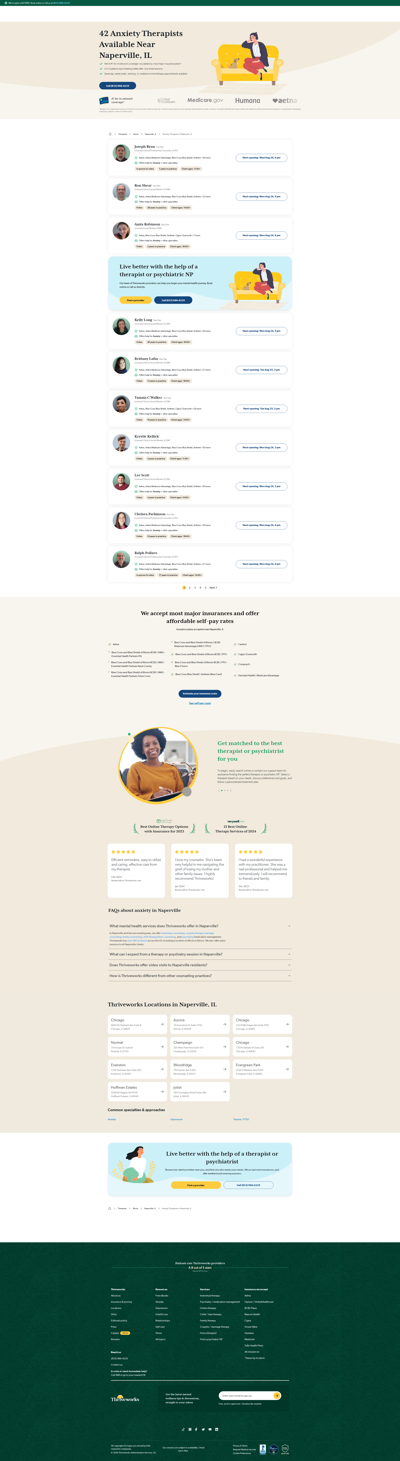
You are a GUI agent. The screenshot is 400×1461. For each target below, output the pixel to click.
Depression (176, 1119)
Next (212, 587)
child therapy (150, 936)
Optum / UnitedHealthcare (259, 1301)
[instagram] (190, 1429)
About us (116, 1295)
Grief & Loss (161, 1314)
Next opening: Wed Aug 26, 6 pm (261, 157)
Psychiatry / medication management (220, 1301)
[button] (219, 799)
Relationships (162, 1320)
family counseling (132, 936)
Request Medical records (244, 1449)
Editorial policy (119, 1320)
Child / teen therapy (211, 1314)
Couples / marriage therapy (214, 1326)
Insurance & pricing (121, 1301)
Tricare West (251, 1326)
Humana (249, 1333)
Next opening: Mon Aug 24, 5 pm (261, 330)
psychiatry (187, 936)
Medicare (250, 1339)
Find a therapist (208, 1333)
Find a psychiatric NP (211, 1339)
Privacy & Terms (240, 1445)
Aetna (248, 1295)
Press (114, 1326)
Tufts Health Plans (254, 1345)
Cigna (248, 1320)
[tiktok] (183, 1429)
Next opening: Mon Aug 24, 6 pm (261, 235)
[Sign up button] (276, 1395)
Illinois (136, 134)
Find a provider (135, 300)
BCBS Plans (251, 1308)
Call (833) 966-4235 (117, 85)
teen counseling (167, 936)
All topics (160, 1339)
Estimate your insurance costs (200, 693)
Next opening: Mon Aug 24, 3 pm (261, 447)
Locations (116, 1308)
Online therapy (208, 1308)
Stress (158, 1333)
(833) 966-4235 (61, 3)
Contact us (116, 1364)
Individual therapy (210, 1295)
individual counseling (173, 933)
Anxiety (112, 1119)
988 (118, 1374)
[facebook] (196, 1429)
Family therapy (208, 1320)
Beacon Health (252, 1314)
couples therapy (194, 933)
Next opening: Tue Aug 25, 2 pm (261, 408)
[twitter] (203, 1429)
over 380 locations (137, 940)
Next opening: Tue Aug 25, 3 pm (261, 369)
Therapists (122, 134)
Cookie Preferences (242, 1453)
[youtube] (210, 1429)
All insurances (252, 1351)
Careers (115, 1333)
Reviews (115, 1339)
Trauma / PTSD (241, 1119)
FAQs (114, 1314)
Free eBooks (161, 1295)
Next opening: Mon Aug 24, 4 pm (261, 196)
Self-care (160, 1326)
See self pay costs (200, 703)
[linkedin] (216, 1429)
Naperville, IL (150, 134)
